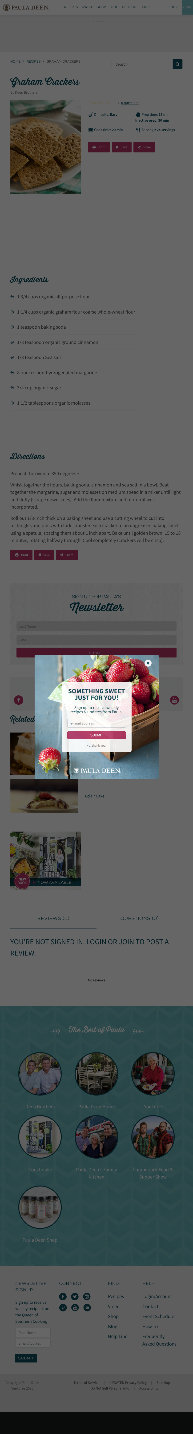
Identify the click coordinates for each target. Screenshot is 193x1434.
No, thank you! (96, 745)
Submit (96, 735)
